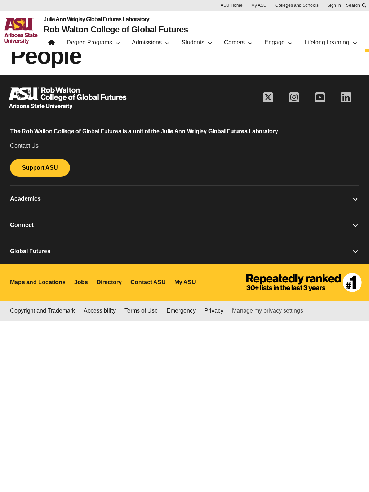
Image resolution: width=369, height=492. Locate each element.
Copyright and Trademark (42, 311)
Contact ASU (148, 282)
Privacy (213, 311)
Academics (25, 199)
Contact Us (24, 146)
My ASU (259, 5)
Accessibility (100, 311)
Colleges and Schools (297, 5)
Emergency (181, 311)
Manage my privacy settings (267, 311)
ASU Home (232, 5)
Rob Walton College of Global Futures (116, 29)
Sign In (334, 5)
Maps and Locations (38, 282)
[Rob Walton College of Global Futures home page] (51, 44)
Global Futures (30, 251)
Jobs (81, 282)
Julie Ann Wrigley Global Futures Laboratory (96, 19)
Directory (109, 282)
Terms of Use (141, 311)
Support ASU (40, 168)
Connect (22, 225)
